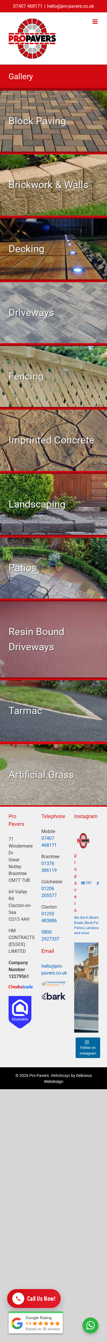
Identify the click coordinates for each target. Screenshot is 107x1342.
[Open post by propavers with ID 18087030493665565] (86, 988)
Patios (23, 568)
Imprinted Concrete (51, 440)
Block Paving (37, 121)
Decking (27, 249)
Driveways (31, 313)
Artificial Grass (41, 775)
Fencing (26, 376)
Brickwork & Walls (48, 185)
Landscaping (37, 504)
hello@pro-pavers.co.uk (70, 6)
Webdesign (60, 1075)
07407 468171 (28, 6)
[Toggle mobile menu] (95, 22)
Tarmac (25, 711)
